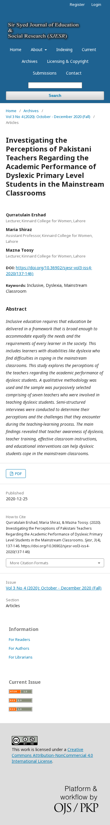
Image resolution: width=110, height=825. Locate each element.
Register (77, 4)
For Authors (19, 648)
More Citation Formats (29, 562)
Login (96, 4)
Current (89, 49)
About (37, 49)
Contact (74, 73)
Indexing (64, 49)
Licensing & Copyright (68, 61)
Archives (30, 61)
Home (15, 49)
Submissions (45, 73)
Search (55, 95)
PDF (18, 473)
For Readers (19, 639)
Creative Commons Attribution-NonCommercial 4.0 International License (52, 755)
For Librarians (21, 657)
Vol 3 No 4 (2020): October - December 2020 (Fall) (48, 116)
